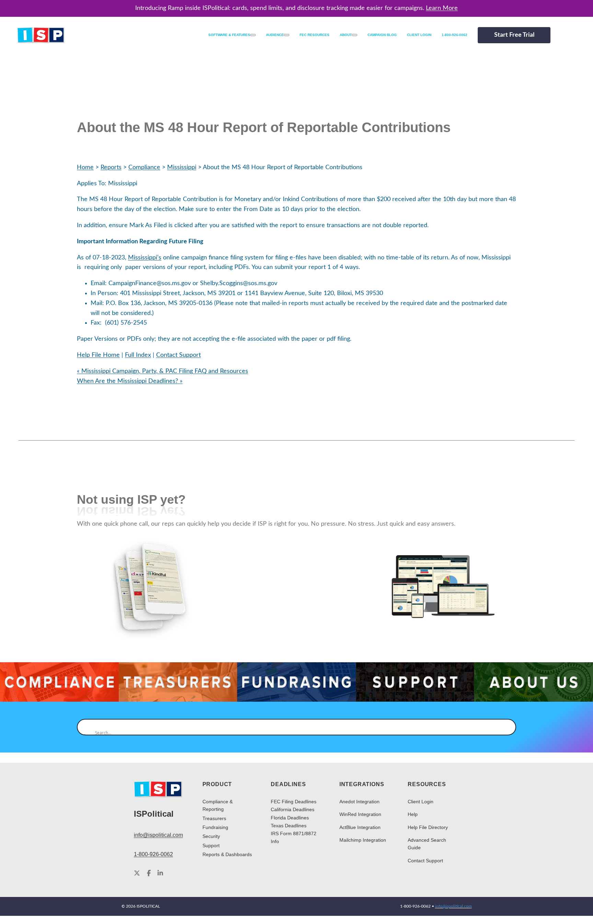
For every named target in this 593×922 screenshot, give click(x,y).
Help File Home (98, 355)
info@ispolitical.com (158, 835)
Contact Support (178, 355)
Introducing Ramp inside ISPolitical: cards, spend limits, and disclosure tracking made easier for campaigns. (296, 8)
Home (85, 167)
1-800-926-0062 (153, 854)
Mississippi (181, 167)
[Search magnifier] (85, 727)
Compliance (144, 167)
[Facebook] (149, 874)
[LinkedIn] (160, 874)
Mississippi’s (144, 258)
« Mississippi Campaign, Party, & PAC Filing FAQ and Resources (162, 371)
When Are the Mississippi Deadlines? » (130, 381)
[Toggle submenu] (253, 35)
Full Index (138, 355)
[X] (137, 874)
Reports (111, 167)
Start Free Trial (514, 35)
